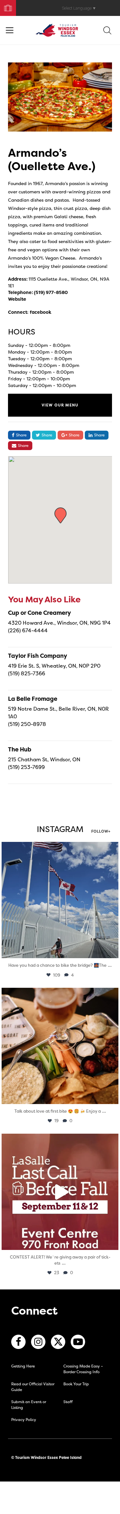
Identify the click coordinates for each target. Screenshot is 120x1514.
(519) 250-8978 (27, 724)
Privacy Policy (23, 1419)
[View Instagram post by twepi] (112, 950)
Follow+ (100, 832)
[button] (60, 515)
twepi (58, 848)
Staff (68, 1401)
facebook (40, 312)
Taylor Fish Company (37, 656)
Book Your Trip (5, 6)
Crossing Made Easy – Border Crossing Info (83, 1368)
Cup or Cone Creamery (39, 613)
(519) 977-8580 (51, 292)
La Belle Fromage (32, 699)
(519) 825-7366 (26, 673)
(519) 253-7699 (26, 767)
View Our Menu (60, 405)
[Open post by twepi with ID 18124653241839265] (60, 900)
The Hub (19, 749)
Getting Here (23, 1366)
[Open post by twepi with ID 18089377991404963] (60, 1192)
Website (17, 299)
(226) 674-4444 (28, 630)
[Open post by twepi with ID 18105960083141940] (60, 1046)
